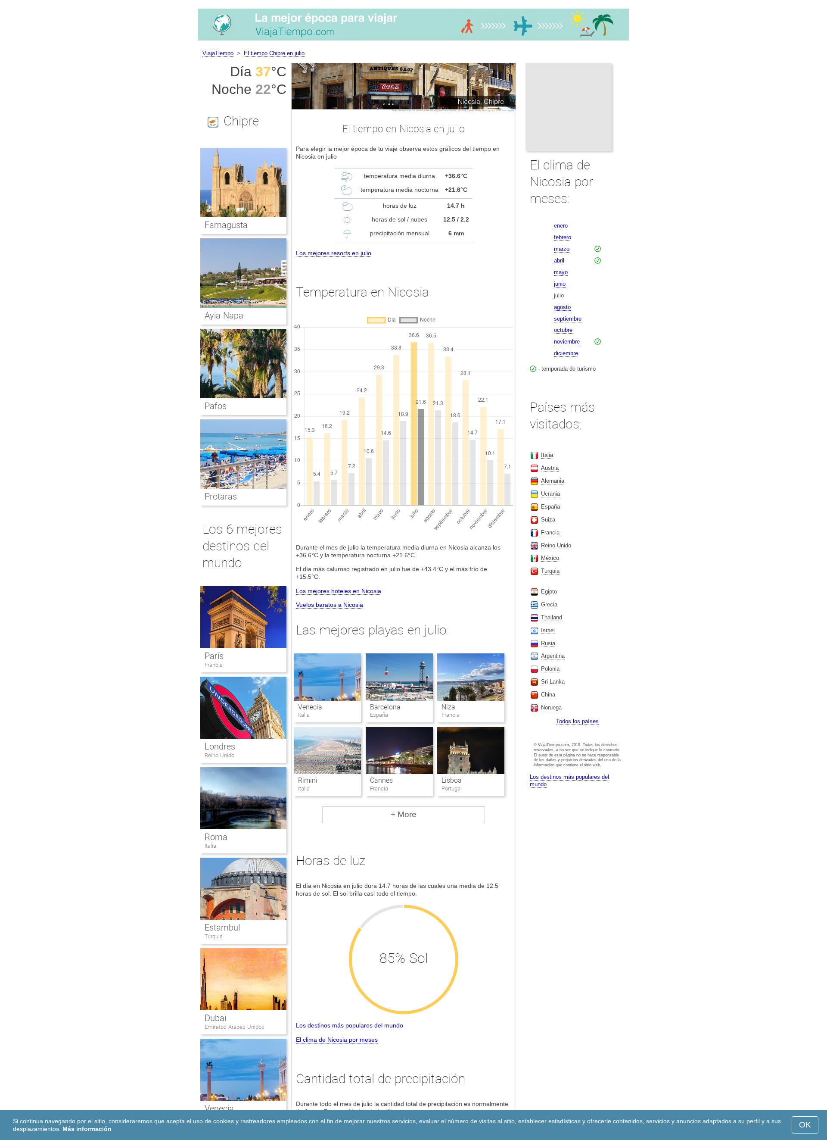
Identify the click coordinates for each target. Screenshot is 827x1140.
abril (559, 260)
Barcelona (385, 707)
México (550, 558)
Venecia (310, 707)
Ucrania (550, 493)
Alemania (552, 481)
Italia (210, 846)
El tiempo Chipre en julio (274, 53)
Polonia (550, 668)
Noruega (551, 707)
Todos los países (577, 721)
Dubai (215, 1018)
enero (561, 225)
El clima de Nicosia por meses (337, 1039)
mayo (561, 272)
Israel (548, 630)
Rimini (307, 780)
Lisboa (451, 780)
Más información (87, 1128)
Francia (214, 665)
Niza (448, 707)
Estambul (222, 927)
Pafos (216, 406)
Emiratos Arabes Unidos (234, 1027)
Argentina (553, 656)
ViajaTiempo (217, 53)
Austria (550, 468)
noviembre (567, 341)
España (550, 506)
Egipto (549, 591)
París (214, 656)
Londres (220, 746)
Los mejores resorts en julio (333, 253)
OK (805, 1124)
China (548, 694)
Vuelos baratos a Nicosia (329, 604)
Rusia (548, 643)
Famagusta (226, 225)
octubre (563, 330)
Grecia (549, 604)
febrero (562, 237)
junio (560, 284)
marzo (561, 249)
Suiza (548, 519)
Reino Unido (219, 755)
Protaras (221, 496)
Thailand (551, 617)
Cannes (381, 780)
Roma (216, 837)
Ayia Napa (224, 315)
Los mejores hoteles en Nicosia (338, 590)
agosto (562, 307)
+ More (404, 814)
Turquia (214, 936)
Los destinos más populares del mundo (349, 1025)
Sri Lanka (553, 681)
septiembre (567, 318)
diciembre (566, 353)
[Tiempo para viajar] (413, 40)
